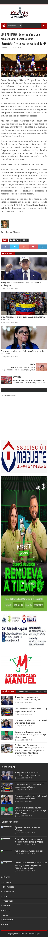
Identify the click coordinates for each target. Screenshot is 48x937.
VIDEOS (6, 925)
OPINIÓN (6, 906)
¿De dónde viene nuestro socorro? (29, 851)
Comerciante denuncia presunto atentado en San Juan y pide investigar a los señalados (30, 734)
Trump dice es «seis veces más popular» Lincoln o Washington (21, 284)
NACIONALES (14, 240)
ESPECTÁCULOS (8, 887)
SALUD (5, 915)
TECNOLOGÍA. (8, 920)
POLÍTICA (6, 910)
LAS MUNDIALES (9, 892)
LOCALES (6, 896)
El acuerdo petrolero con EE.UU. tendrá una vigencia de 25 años (22, 352)
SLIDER (25, 240)
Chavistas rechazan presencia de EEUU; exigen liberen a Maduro (23, 318)
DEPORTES (7, 882)
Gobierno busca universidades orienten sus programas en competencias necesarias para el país (31, 865)
